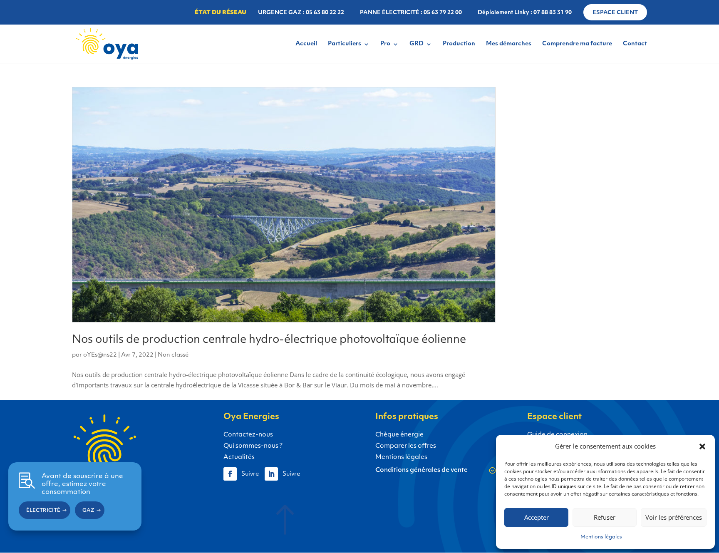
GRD (416, 44)
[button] (702, 446)
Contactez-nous (248, 435)
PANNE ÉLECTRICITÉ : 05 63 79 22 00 (411, 12)
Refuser (604, 517)
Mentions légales (601, 537)
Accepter (536, 517)
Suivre (250, 474)
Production (459, 44)
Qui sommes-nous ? (253, 446)
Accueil (306, 44)
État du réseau (220, 12)
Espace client (615, 12)
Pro (385, 44)
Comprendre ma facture (577, 44)
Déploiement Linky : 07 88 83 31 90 (525, 12)
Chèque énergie (399, 435)
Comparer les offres (405, 446)
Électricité (43, 510)
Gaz (88, 510)
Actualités (239, 457)
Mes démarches (508, 44)
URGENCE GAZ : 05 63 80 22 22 (301, 12)
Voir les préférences (673, 517)
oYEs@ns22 (100, 355)
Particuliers (344, 44)
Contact (635, 44)
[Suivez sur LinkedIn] (271, 474)
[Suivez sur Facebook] (230, 474)
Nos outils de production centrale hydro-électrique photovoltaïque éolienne (269, 340)
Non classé (173, 355)
